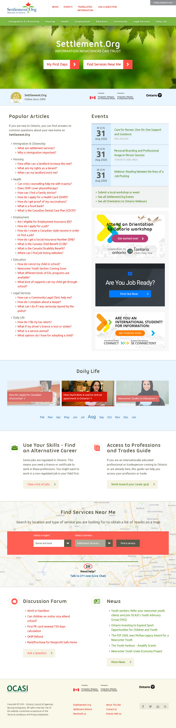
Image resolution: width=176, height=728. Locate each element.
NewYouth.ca (79, 714)
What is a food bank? (31, 206)
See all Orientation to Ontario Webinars (122, 201)
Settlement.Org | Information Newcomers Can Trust (26, 8)
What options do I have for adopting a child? (45, 335)
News (55, 6)
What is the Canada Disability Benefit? (41, 248)
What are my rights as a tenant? (37, 168)
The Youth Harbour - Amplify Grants (133, 645)
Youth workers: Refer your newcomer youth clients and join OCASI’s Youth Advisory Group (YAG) (138, 615)
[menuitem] (24, 21)
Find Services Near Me (104, 64)
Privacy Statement (39, 714)
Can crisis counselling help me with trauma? (45, 183)
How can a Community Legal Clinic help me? (45, 297)
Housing (50, 21)
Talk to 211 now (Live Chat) (88, 575)
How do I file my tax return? (35, 322)
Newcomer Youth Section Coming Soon (42, 268)
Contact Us (111, 709)
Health (65, 21)
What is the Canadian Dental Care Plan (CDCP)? (47, 210)
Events (68, 6)
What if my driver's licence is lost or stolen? (45, 326)
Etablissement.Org (163, 3)
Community (120, 21)
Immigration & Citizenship (23, 21)
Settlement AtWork (82, 709)
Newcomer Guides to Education (136, 398)
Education (102, 21)
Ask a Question (107, 6)
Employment (82, 21)
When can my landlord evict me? (38, 172)
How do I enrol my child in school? (39, 264)
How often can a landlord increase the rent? (45, 163)
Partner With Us (113, 714)
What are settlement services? (36, 148)
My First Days (57, 64)
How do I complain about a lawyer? (39, 301)
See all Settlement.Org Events (116, 196)
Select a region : (42, 535)
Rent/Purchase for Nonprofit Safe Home (52, 642)
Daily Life (161, 21)
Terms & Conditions (16, 714)
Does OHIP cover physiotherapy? (38, 188)
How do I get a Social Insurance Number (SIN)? (46, 239)
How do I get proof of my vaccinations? (42, 201)
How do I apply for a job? (33, 226)
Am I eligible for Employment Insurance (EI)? (45, 221)
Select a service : (84, 535)
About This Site (113, 705)
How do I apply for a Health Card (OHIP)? (43, 197)
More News (118, 662)
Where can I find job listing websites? (40, 252)
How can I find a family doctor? (37, 192)
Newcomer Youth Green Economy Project (136, 651)
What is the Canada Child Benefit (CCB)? (42, 243)
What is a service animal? (33, 330)
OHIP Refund (35, 636)
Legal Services (141, 21)
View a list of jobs (39, 484)
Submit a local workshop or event (119, 192)
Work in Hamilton (38, 610)
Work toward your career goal (130, 484)
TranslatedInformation (85, 8)
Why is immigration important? (37, 152)
